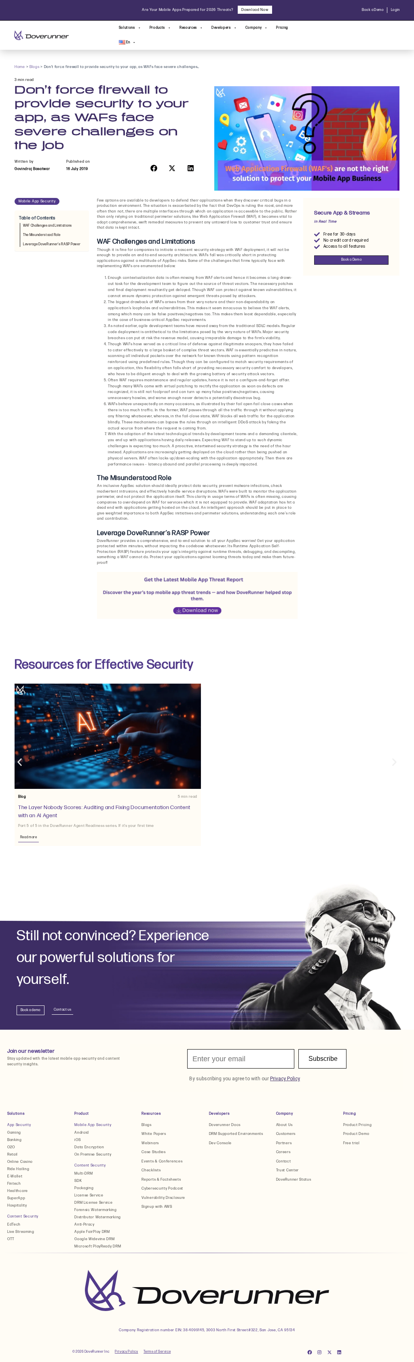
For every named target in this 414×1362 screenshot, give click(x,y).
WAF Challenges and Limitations (47, 225)
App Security (19, 1125)
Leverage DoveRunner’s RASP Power (51, 244)
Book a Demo (373, 10)
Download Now (254, 10)
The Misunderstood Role (41, 235)
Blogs (35, 67)
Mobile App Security (37, 201)
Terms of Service (157, 1352)
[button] (154, 168)
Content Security (22, 1216)
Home (20, 67)
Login (395, 10)
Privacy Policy (126, 1352)
